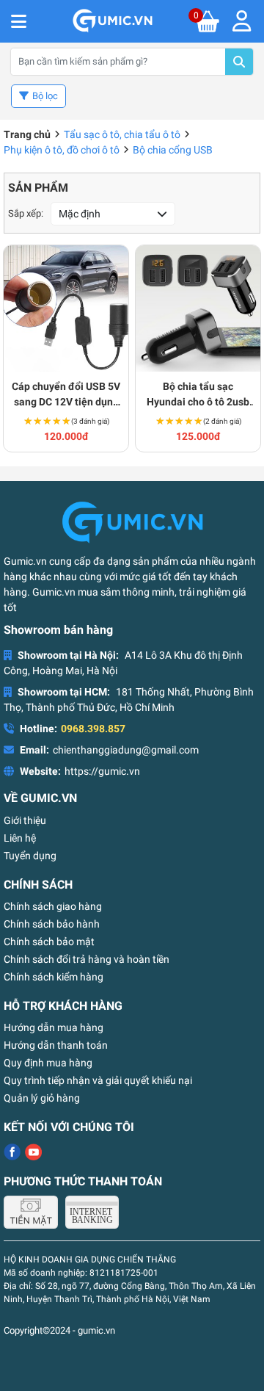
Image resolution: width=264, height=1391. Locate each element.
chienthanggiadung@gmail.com (126, 750)
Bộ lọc (45, 95)
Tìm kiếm (239, 61)
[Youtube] (33, 1151)
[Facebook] (12, 1151)
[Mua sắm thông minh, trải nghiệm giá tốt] (112, 21)
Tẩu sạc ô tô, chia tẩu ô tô (122, 134)
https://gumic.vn (102, 771)
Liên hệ (20, 838)
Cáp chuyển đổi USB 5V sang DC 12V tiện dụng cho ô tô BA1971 (66, 395)
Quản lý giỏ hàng (42, 1098)
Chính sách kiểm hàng (53, 977)
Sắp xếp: (25, 213)
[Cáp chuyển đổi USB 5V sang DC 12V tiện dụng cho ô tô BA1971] (66, 308)
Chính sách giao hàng (53, 906)
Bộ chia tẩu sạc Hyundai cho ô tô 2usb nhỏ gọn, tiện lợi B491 (198, 395)
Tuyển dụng (30, 855)
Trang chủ (27, 134)
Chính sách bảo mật (49, 941)
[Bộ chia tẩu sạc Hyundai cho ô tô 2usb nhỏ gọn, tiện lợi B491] (198, 308)
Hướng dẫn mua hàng (53, 1027)
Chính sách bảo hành (52, 924)
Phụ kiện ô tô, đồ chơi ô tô (62, 150)
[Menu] (242, 21)
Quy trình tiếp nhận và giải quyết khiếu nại (98, 1080)
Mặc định (79, 214)
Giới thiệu (25, 820)
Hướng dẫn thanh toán (56, 1045)
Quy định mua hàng (48, 1063)
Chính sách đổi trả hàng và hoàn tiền (86, 959)
